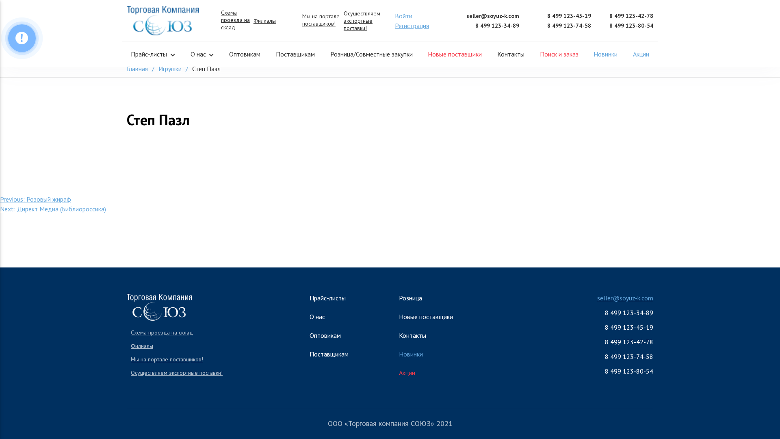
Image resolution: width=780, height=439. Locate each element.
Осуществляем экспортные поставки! (362, 21)
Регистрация (412, 26)
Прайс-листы (149, 54)
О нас (198, 54)
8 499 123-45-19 (569, 16)
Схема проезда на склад (235, 20)
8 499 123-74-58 (569, 25)
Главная (137, 69)
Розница (410, 298)
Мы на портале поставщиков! (321, 20)
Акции (641, 54)
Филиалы (265, 20)
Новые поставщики (455, 54)
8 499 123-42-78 (631, 16)
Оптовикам (244, 54)
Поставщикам (295, 54)
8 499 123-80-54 (631, 25)
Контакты (510, 54)
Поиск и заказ (559, 54)
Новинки (606, 54)
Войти (403, 16)
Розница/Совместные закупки (371, 54)
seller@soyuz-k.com (492, 16)
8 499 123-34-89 (497, 25)
